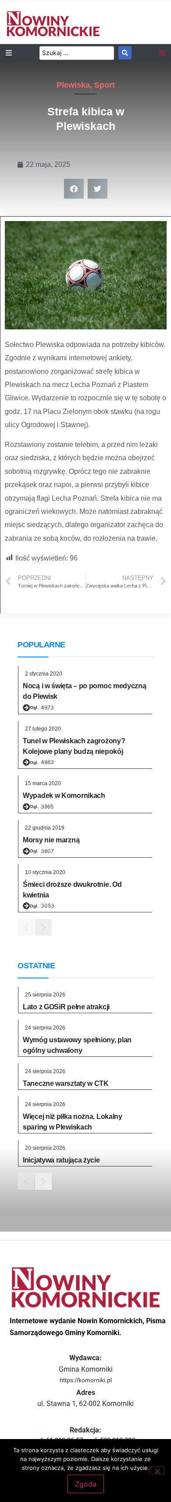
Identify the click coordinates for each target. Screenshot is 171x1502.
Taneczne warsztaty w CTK (66, 1083)
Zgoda (85, 1484)
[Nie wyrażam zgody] (157, 1470)
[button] (74, 189)
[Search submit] (125, 52)
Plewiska (73, 85)
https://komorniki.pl (86, 1380)
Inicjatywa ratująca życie (61, 1160)
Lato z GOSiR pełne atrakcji (66, 1007)
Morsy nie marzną (51, 840)
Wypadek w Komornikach (64, 795)
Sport (104, 85)
